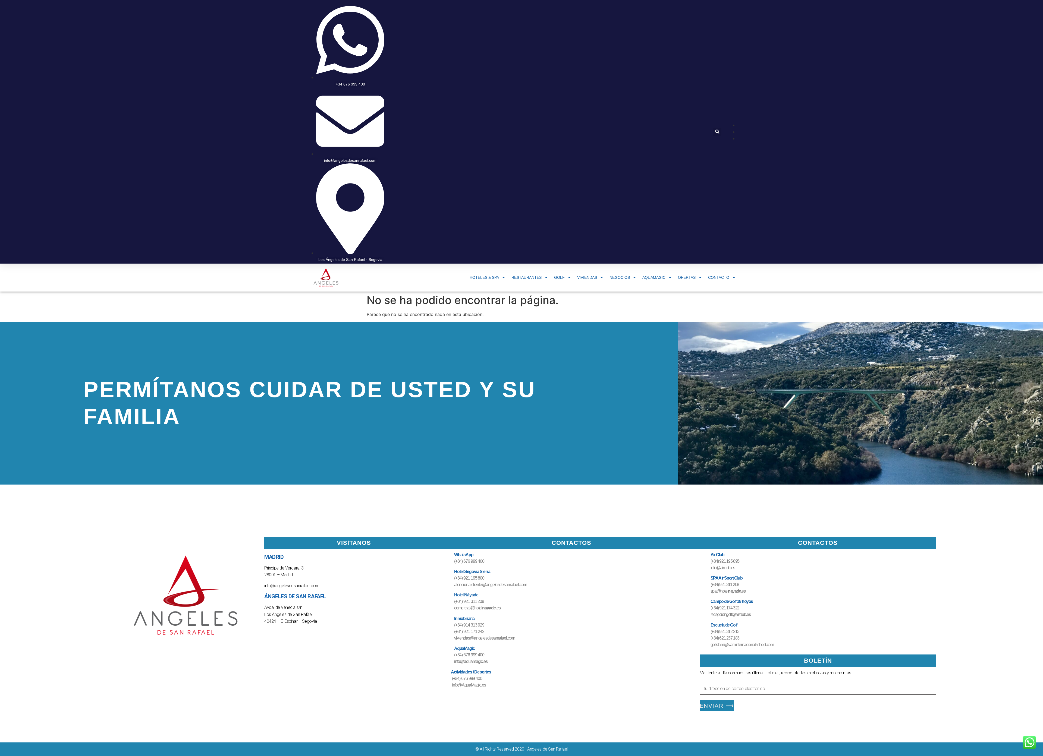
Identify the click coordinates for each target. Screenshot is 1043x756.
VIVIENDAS (587, 277)
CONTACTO (718, 277)
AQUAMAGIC (653, 277)
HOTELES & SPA (484, 277)
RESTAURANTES (526, 277)
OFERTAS (687, 277)
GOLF (559, 277)
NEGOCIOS (620, 277)
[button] (717, 132)
